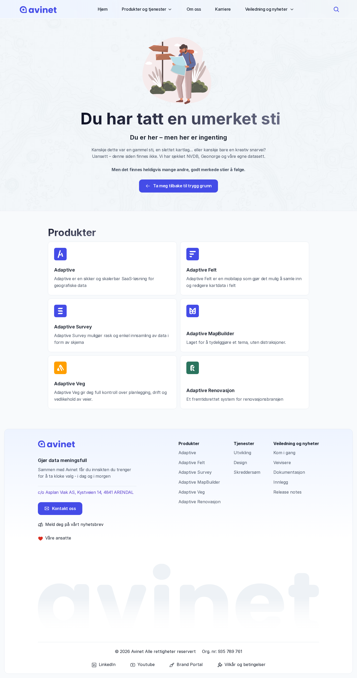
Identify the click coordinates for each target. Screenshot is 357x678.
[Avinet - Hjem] (38, 9)
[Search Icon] (336, 9)
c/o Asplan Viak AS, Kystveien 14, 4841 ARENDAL (85, 492)
